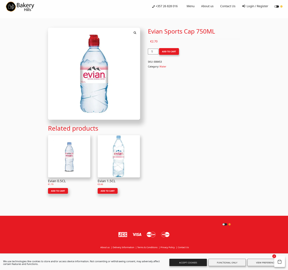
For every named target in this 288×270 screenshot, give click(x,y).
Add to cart (169, 51)
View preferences (266, 262)
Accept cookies (188, 262)
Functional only (227, 262)
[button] (135, 33)
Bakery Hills (24, 7)
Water (162, 66)
